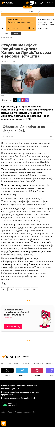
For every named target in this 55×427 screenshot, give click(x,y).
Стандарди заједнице (10, 389)
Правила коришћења (16, 385)
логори (18, 289)
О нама (4, 385)
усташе (26, 289)
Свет (11, 289)
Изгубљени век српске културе (21, 22)
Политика (13, 364)
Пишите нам (31, 385)
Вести (4, 289)
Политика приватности (10, 398)
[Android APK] (9, 405)
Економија (26, 364)
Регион (34, 289)
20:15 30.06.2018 (8, 61)
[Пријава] (36, 2)
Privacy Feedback (28, 398)
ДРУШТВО (38, 364)
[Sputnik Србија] (7, 4)
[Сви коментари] (3, 423)
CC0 (2, 95)
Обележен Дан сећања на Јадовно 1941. (24, 129)
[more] (50, 136)
